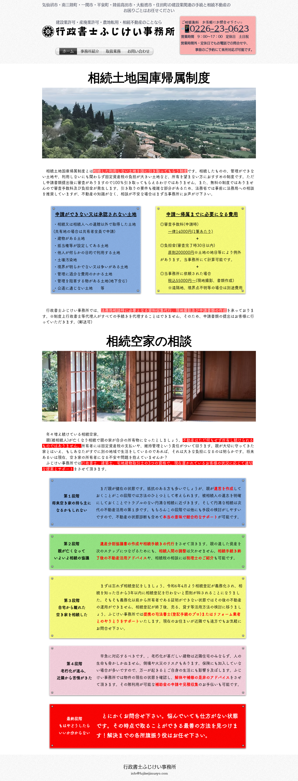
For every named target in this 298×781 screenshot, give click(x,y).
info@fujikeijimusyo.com (149, 773)
